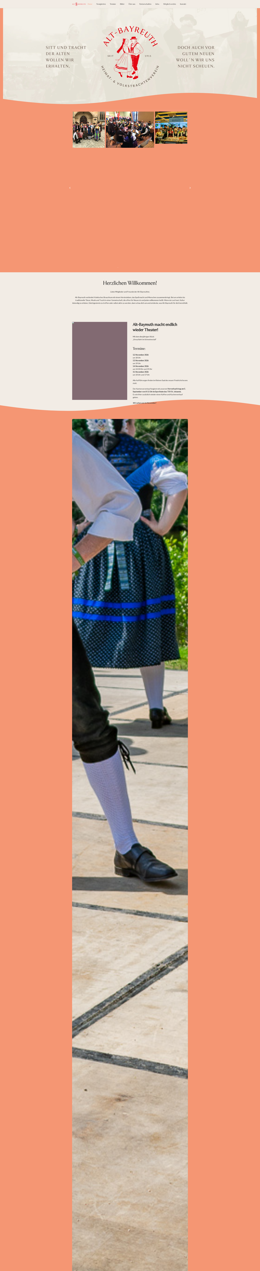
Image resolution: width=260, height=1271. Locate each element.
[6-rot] (79, 4)
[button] (137, 4)
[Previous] (70, 188)
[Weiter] (190, 188)
